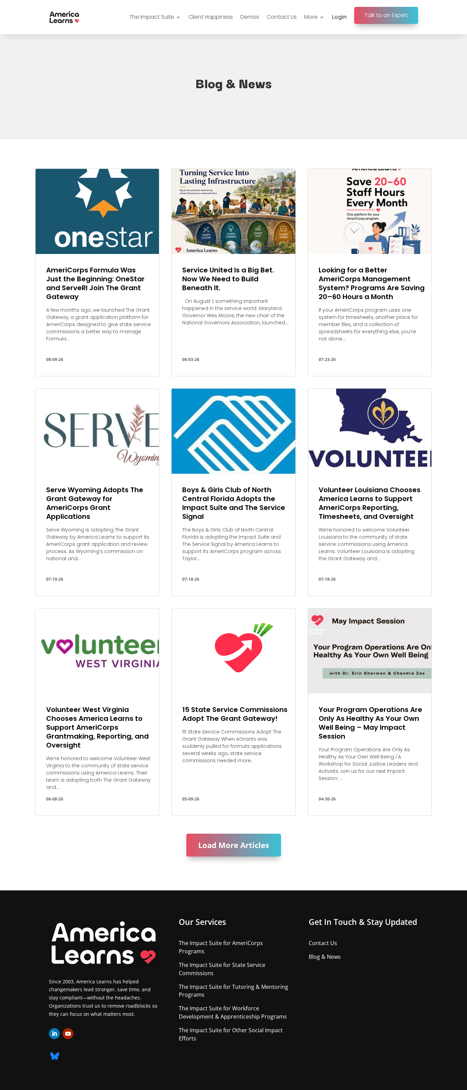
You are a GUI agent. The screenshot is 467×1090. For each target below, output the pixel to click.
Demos (249, 17)
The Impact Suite (151, 17)
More (311, 17)
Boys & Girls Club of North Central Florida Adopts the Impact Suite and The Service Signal (233, 503)
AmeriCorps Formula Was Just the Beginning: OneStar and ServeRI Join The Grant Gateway (95, 283)
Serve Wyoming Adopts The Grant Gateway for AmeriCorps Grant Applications (94, 503)
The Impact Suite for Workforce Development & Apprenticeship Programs (233, 1012)
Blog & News (325, 956)
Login (339, 17)
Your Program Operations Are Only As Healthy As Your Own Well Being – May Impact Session (370, 723)
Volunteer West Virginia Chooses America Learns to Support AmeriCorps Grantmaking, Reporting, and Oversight (97, 727)
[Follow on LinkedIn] (54, 1033)
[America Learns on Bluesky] (54, 1058)
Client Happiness (210, 17)
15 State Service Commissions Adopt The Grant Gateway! (235, 714)
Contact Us (282, 17)
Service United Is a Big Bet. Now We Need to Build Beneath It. (228, 279)
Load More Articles (233, 845)
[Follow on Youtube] (68, 1033)
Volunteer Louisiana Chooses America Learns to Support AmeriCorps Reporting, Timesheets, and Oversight (370, 503)
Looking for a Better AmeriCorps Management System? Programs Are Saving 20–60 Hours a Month (372, 283)
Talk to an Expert (386, 15)
